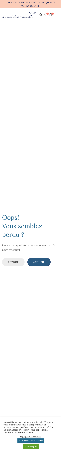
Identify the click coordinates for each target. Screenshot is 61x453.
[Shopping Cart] (50, 15)
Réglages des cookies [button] (30, 436)
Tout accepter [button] (31, 446)
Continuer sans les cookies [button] (31, 440)
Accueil (39, 262)
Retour (13, 262)
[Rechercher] (40, 15)
